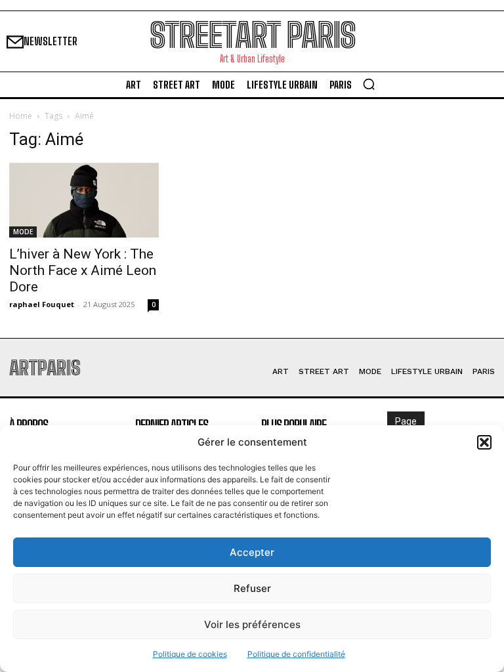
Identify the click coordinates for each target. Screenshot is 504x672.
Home (20, 115)
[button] (484, 442)
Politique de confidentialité (296, 654)
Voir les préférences (252, 624)
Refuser (252, 588)
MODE (23, 231)
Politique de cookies (190, 654)
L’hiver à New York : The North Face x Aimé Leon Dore (82, 270)
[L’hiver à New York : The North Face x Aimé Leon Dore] (84, 200)
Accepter (252, 552)
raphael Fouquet (41, 304)
